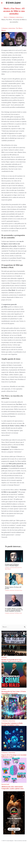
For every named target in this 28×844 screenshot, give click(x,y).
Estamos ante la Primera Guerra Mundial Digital (12, 565)
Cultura (3, 689)
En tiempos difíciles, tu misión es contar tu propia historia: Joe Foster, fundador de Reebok (14, 610)
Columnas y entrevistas (8, 28)
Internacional (17, 567)
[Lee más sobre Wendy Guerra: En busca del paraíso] (14, 579)
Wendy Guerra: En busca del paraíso (13, 587)
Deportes (4, 657)
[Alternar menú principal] (2, 3)
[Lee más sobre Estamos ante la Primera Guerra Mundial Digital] (14, 556)
